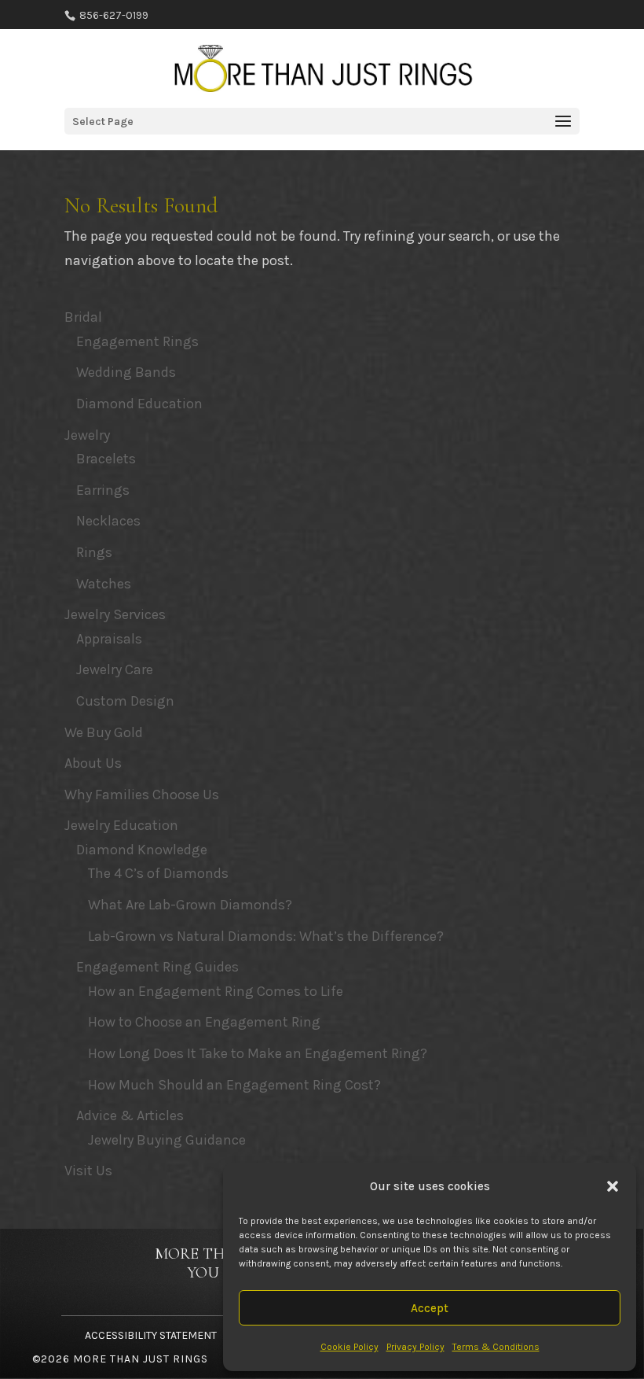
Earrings (103, 490)
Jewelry (87, 435)
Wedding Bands (126, 372)
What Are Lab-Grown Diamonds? (190, 904)
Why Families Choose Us (141, 794)
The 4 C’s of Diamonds (158, 873)
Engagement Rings (137, 341)
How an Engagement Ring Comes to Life (215, 991)
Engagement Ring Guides (157, 966)
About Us (93, 763)
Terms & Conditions (496, 1346)
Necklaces (108, 520)
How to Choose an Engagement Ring (204, 1022)
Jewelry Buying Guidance (167, 1140)
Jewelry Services (115, 614)
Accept (429, 1308)
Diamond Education (139, 403)
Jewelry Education (121, 825)
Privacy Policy (415, 1346)
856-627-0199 (112, 15)
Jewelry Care (114, 669)
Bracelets (106, 458)
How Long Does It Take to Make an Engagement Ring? (257, 1053)
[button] (612, 1186)
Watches (103, 583)
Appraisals (109, 638)
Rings (94, 552)
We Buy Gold (103, 732)
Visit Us (88, 1170)
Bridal (83, 317)
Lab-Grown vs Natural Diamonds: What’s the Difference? (266, 936)
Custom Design (125, 701)
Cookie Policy (349, 1346)
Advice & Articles (130, 1115)
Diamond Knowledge (141, 849)
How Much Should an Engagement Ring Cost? (234, 1084)
